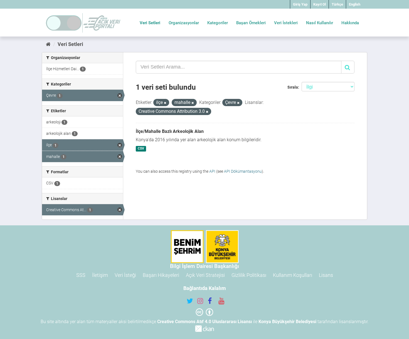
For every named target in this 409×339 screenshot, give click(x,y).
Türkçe (337, 4)
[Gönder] (347, 67)
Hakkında (350, 22)
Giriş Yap (300, 4)
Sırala (292, 87)
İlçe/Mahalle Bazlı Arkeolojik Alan (170, 131)
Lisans (326, 275)
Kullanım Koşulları (292, 275)
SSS (80, 275)
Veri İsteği (125, 275)
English (354, 4)
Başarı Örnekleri (251, 22)
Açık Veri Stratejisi (205, 275)
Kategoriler (217, 22)
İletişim (100, 275)
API (212, 171)
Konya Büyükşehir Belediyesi (287, 321)
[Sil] (165, 103)
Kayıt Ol (319, 4)
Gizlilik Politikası (248, 275)
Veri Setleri (150, 22)
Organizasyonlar (184, 22)
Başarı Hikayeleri (161, 275)
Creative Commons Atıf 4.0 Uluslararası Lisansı (204, 321)
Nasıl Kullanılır (319, 22)
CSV (141, 149)
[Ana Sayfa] (48, 44)
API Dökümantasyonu (243, 171)
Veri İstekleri (286, 22)
